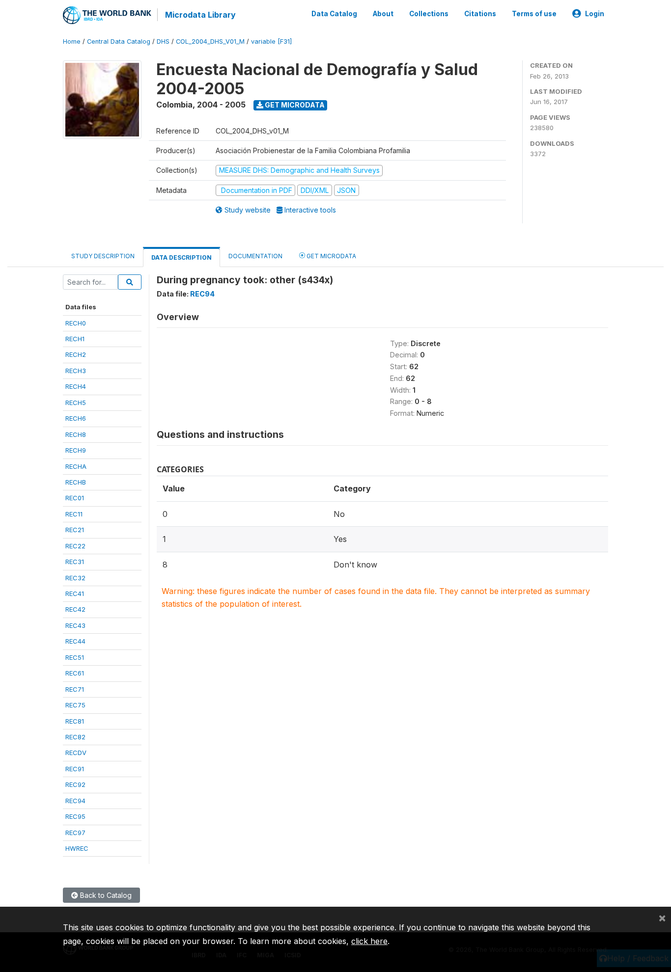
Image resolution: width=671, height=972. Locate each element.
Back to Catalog (105, 895)
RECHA (75, 466)
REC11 (74, 514)
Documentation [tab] (255, 256)
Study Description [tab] (103, 256)
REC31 (74, 562)
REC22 (75, 546)
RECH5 (75, 402)
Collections (428, 14)
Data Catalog (334, 14)
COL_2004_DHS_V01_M (210, 41)
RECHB (75, 482)
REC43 (75, 625)
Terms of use (534, 14)
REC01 (74, 498)
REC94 (75, 801)
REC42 (75, 609)
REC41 (74, 593)
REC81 (74, 721)
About (383, 14)
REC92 (75, 784)
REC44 (75, 641)
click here (369, 941)
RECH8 (75, 434)
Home (72, 41)
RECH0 (75, 323)
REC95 (75, 816)
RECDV (75, 752)
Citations (480, 14)
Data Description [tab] (181, 257)
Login (594, 14)
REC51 (74, 657)
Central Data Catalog (118, 41)
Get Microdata (294, 105)
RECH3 (75, 371)
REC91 (74, 769)
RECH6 (75, 418)
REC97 (75, 833)
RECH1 (74, 339)
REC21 (74, 530)
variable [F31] (271, 41)
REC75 (75, 705)
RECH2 (75, 354)
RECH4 (75, 386)
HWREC (76, 848)
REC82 (75, 737)
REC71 (74, 689)
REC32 (75, 578)
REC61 (74, 673)
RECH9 (75, 450)
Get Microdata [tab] (330, 256)
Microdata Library (200, 15)
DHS (163, 41)
